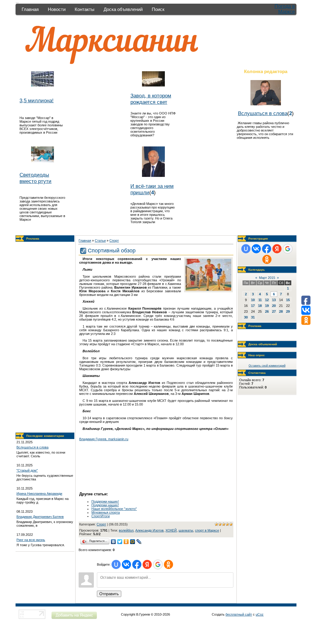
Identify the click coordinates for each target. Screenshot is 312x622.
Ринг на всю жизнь (30, 540)
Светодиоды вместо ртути (35, 178)
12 (267, 300)
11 (260, 300)
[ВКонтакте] (113, 542)
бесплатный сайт (238, 614)
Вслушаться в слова (262, 113)
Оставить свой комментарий (267, 365)
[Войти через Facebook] (136, 564)
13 (274, 300)
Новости (57, 9)
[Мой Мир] (132, 542)
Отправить (109, 594)
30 (246, 317)
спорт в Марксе (207, 530)
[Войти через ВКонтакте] (126, 564)
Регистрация (258, 238)
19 (267, 305)
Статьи (100, 240)
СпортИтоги (100, 516)
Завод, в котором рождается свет (150, 99)
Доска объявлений (123, 9)
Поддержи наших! (105, 501)
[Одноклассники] (126, 542)
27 (274, 311)
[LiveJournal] (139, 542)
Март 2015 (267, 277)
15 (288, 300)
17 (253, 305)
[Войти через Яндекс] (147, 564)
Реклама (32, 238)
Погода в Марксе (285, 9)
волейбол (126, 530)
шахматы (186, 530)
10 (253, 300)
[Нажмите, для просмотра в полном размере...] (208, 289)
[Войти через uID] (116, 564)
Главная (30, 9)
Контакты (84, 9)
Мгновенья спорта (105, 512)
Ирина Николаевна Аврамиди (39, 493)
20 (274, 305)
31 (253, 317)
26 (267, 311)
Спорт (114, 240)
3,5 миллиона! (37, 100)
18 (260, 305)
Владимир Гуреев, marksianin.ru (103, 439)
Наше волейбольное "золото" (114, 509)
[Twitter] (120, 542)
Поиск (158, 9)
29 (288, 311)
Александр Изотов (149, 530)
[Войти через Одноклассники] (168, 564)
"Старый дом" (27, 470)
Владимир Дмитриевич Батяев (40, 516)
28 (281, 311)
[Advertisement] (45, 337)
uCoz (260, 614)
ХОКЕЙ (171, 530)
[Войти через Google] (158, 564)
